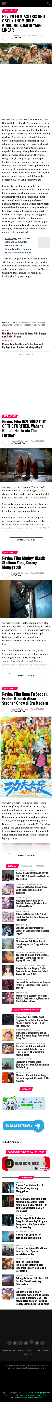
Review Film (39, 325)
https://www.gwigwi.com (39, 1393)
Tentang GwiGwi (8, 1350)
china (33, 322)
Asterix (24, 322)
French (18, 325)
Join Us (21, 1350)
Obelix (28, 325)
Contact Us (27, 1354)
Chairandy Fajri (19, 443)
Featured (7, 325)
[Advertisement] (26, 382)
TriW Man (17, 38)
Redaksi (30, 1350)
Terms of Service (43, 1350)
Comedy (43, 322)
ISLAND (34, 497)
